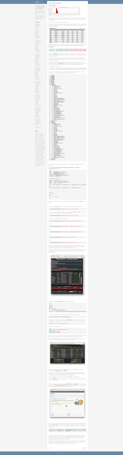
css (43, 138)
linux (39, 150)
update (36, 160)
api (39, 134)
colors (42, 138)
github (36, 144)
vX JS (41, 163)
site (35, 159)
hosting (41, 147)
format (38, 143)
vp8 (39, 163)
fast (38, 142)
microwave (42, 151)
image (37, 148)
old (38, 154)
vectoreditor (39, 161)
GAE (44, 143)
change (41, 136)
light (35, 150)
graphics (42, 145)
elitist (41, 139)
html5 (44, 147)
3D (35, 133)
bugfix (36, 136)
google (39, 144)
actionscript (37, 133)
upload (39, 160)
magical (43, 150)
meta (36, 151)
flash (36, 143)
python (41, 155)
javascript (39, 149)
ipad (36, 149)
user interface (43, 160)
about (39, 19)
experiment (37, 140)
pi (43, 154)
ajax (40, 133)
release (39, 156)
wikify (38, 164)
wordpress (37, 165)
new (40, 153)
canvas (38, 136)
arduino (44, 134)
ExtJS (36, 142)
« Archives (50, 448)
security (36, 158)
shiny (39, 158)
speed (39, 159)
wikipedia (42, 164)
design (36, 139)
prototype (38, 155)
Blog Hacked (52, 5)
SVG (41, 159)
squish (64, 453)
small (37, 159)
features (40, 142)
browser (43, 135)
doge (39, 139)
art (35, 135)
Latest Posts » (84, 448)
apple (41, 134)
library (43, 149)
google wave (38, 145)
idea (35, 148)
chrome (37, 138)
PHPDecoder (60, 336)
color (41, 138)
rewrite (42, 156)
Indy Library (75, 54)
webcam (36, 164)
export (40, 140)
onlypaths (41, 154)
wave (43, 163)
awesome (37, 135)
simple (45, 158)
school (44, 156)
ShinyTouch (42, 158)
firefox (43, 142)
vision (38, 163)
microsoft (38, 151)
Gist (64, 247)
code (39, 138)
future (42, 143)
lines (37, 150)
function (40, 143)
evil (43, 139)
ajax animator (39, 134)
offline (36, 154)
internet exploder (42, 148)
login (41, 150)
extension (43, 140)
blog (40, 135)
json (42, 149)
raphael (36, 156)
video (36, 163)
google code (42, 144)
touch (43, 159)
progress (36, 155)
